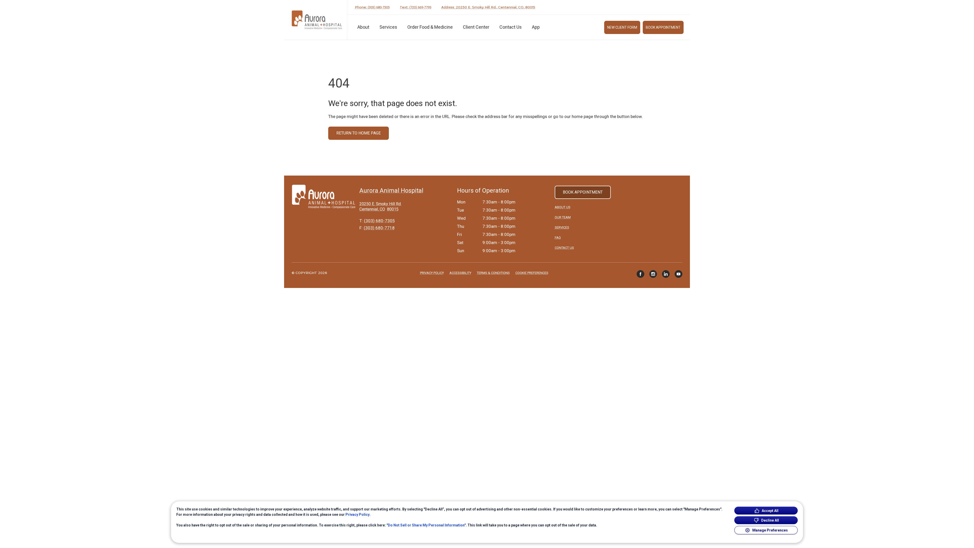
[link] (317, 20)
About (363, 27)
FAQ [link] (558, 237)
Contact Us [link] (510, 27)
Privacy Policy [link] (432, 273)
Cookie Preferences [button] (531, 273)
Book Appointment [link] (663, 27)
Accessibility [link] (460, 273)
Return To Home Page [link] (358, 133)
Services (388, 27)
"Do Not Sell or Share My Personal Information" (426, 525)
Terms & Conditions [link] (493, 273)
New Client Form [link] (622, 27)
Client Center (476, 27)
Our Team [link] (563, 217)
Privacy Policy (357, 514)
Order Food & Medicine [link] (430, 27)
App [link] (536, 27)
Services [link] (562, 227)
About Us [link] (562, 207)
